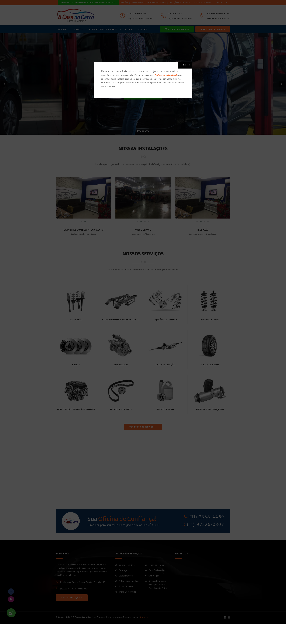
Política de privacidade (166, 75)
